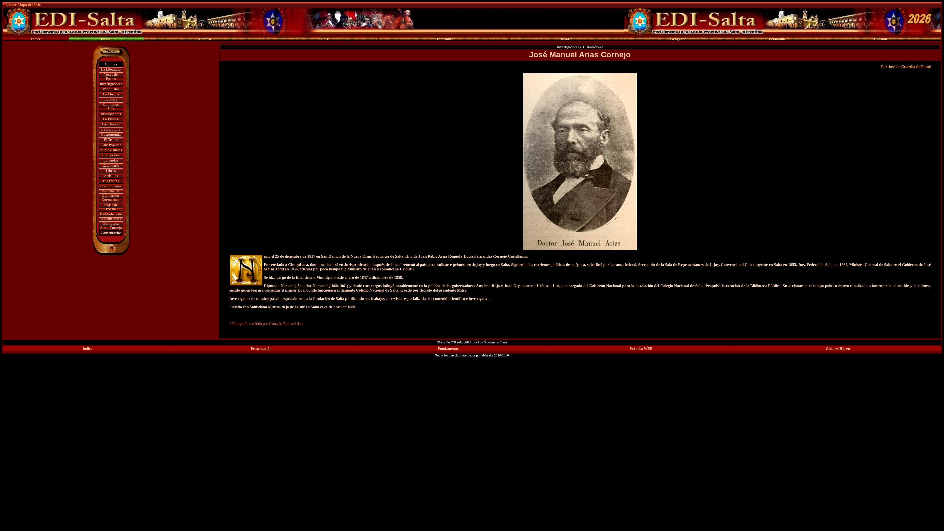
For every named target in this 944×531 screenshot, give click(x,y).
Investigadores (111, 84)
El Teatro (111, 140)
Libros (111, 171)
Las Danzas (111, 124)
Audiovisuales (111, 150)
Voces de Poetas (111, 77)
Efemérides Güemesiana (111, 197)
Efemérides (110, 155)
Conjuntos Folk (111, 107)
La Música (111, 94)
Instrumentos (111, 114)
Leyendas (110, 160)
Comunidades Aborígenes (110, 188)
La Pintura (111, 119)
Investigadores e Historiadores (580, 47)
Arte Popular (111, 145)
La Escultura (110, 129)
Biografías (111, 181)
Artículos (111, 176)
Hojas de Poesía (111, 207)
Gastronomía (111, 134)
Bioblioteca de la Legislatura (111, 216)
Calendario (111, 165)
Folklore (110, 99)
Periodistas (111, 89)
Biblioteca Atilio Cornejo (111, 225)
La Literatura (111, 69)
